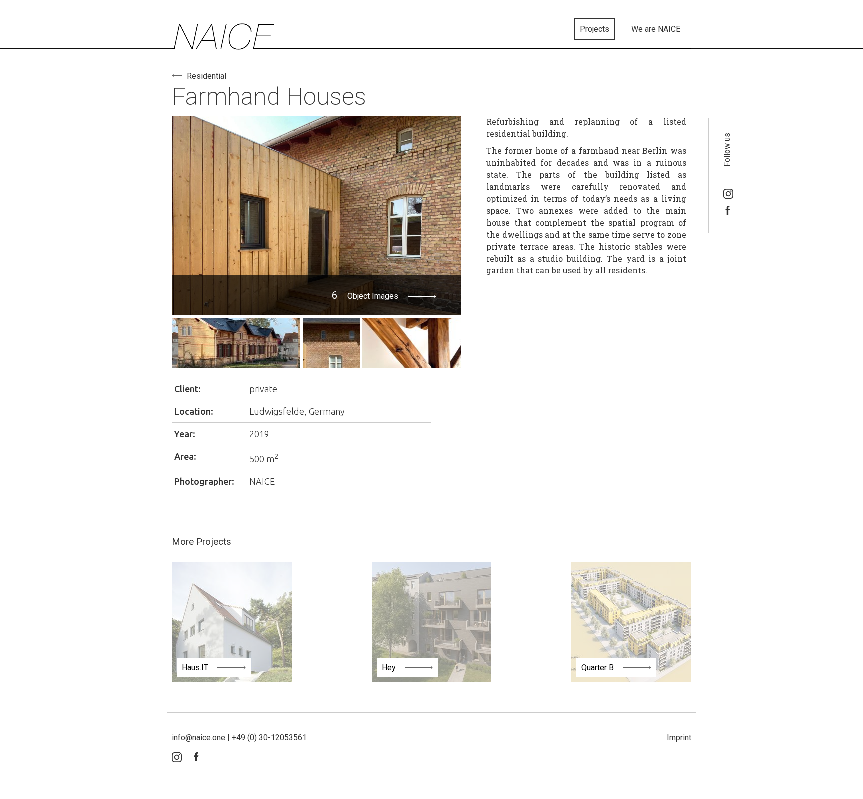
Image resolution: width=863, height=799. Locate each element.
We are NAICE (655, 29)
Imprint (679, 737)
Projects (594, 29)
